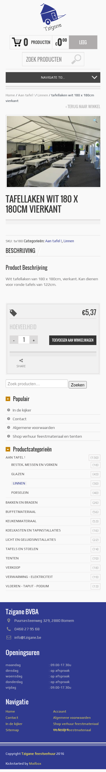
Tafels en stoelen (22, 549)
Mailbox (35, 764)
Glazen (17, 474)
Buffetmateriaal (21, 512)
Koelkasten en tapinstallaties (33, 530)
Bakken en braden (22, 502)
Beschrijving (20, 250)
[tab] (23, 250)
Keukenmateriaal (21, 521)
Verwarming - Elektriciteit (29, 577)
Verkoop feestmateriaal (72, 730)
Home (10, 95)
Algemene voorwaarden (34, 427)
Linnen (43, 95)
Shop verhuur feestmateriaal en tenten (47, 436)
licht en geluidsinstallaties (31, 540)
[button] (95, 120)
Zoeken (78, 385)
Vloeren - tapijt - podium (27, 586)
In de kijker (22, 410)
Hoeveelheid (23, 327)
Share (21, 366)
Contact (20, 419)
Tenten (12, 558)
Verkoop (13, 567)
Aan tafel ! (26, 95)
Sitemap (12, 730)
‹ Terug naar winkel (83, 106)
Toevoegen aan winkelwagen (73, 340)
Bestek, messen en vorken (34, 465)
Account (59, 711)
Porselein (20, 493)
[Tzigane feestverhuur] (53, 17)
